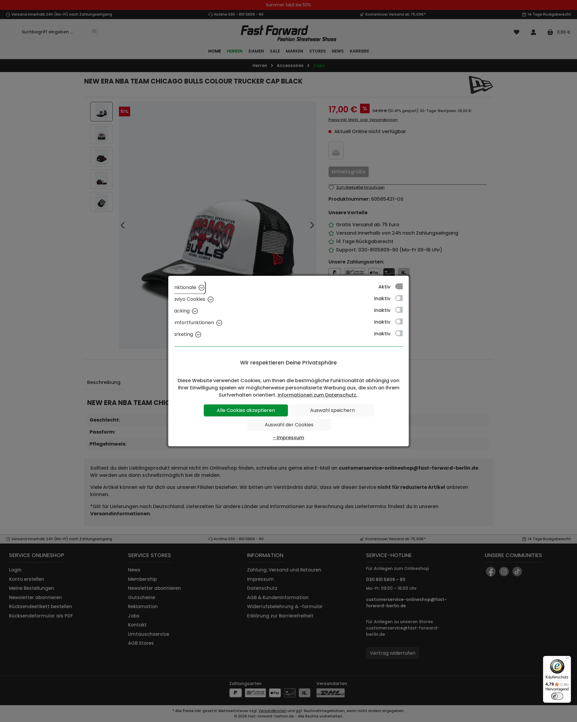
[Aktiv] (401, 286)
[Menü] (567, 659)
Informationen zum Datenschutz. (317, 394)
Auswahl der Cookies (289, 424)
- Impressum (288, 437)
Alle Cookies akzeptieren (246, 410)
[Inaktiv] (401, 298)
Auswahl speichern (332, 410)
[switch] (557, 696)
